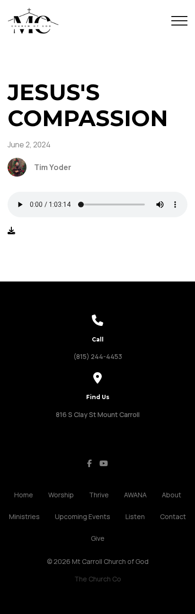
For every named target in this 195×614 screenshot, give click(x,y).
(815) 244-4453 (97, 356)
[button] (179, 21)
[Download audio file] (11, 230)
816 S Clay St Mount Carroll (98, 414)
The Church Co (97, 578)
